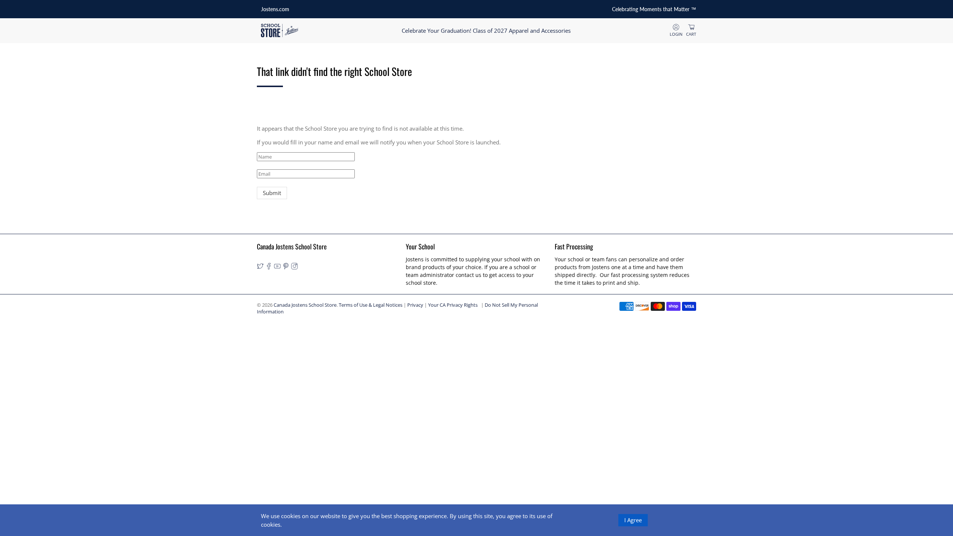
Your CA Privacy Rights (453, 305)
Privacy (415, 305)
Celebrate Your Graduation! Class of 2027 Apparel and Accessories (486, 30)
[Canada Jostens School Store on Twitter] (260, 267)
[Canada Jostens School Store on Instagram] (294, 267)
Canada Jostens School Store (305, 305)
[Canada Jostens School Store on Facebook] (268, 267)
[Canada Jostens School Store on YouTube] (277, 267)
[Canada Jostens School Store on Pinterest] (286, 267)
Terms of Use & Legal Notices (370, 305)
